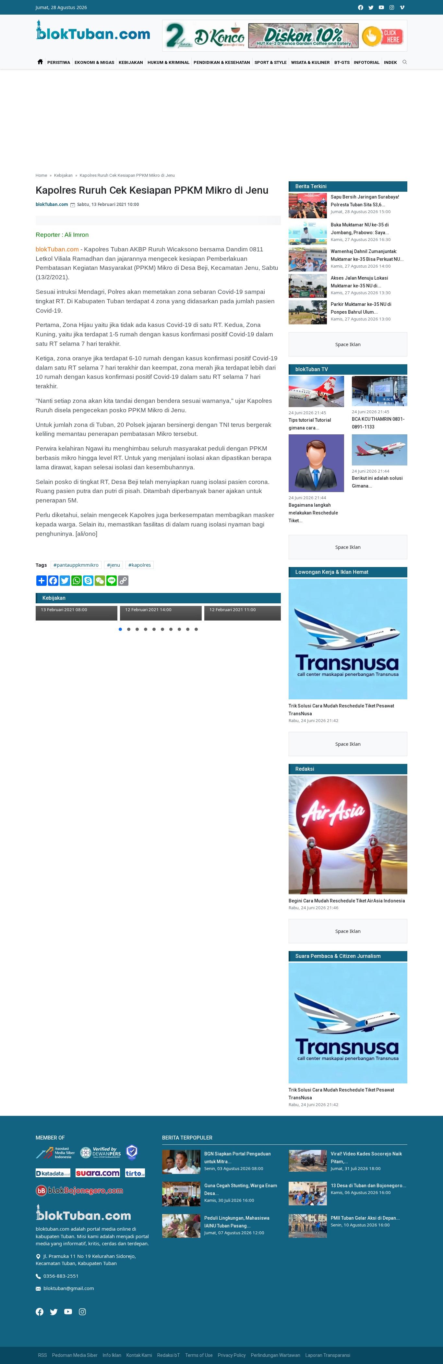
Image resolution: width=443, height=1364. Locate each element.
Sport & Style (271, 62)
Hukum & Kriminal (168, 62)
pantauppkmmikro (78, 564)
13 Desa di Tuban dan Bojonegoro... (368, 1185)
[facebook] (360, 7)
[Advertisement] (221, 118)
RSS (42, 1355)
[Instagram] (82, 1311)
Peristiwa (58, 62)
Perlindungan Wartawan (275, 1355)
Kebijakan (131, 62)
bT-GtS (342, 62)
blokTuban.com (52, 204)
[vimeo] (402, 7)
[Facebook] (40, 1311)
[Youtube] (68, 1311)
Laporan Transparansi (327, 1355)
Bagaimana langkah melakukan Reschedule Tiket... (313, 512)
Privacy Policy (232, 1355)
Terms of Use (199, 1355)
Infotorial (366, 62)
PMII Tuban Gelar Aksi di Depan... (365, 1218)
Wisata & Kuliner (310, 62)
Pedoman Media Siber (75, 1355)
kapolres (141, 564)
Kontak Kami (139, 1355)
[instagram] (392, 7)
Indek (390, 62)
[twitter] (371, 7)
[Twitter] (54, 1311)
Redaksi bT (168, 1355)
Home (41, 175)
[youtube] (381, 7)
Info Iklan (112, 1355)
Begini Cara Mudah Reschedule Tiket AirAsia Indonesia (347, 900)
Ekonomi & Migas (94, 62)
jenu (115, 564)
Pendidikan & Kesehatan (222, 62)
